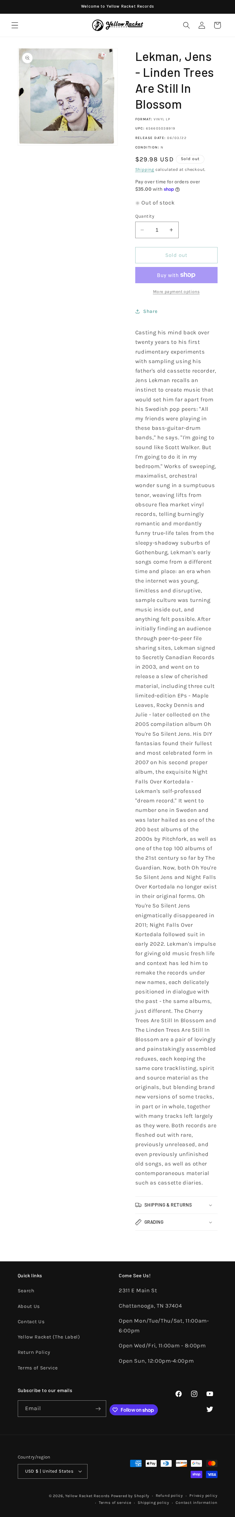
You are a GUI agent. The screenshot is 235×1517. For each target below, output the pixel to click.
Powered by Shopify (130, 1495)
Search (26, 1291)
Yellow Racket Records (87, 1495)
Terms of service (115, 1502)
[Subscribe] (98, 1408)
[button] (15, 25)
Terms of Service (38, 1368)
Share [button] (150, 311)
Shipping (144, 169)
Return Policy (34, 1352)
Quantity (145, 216)
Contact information (196, 1502)
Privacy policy (203, 1495)
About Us (29, 1306)
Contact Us (31, 1321)
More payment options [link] (176, 291)
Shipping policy (153, 1502)
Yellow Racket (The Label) (49, 1337)
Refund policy (169, 1495)
